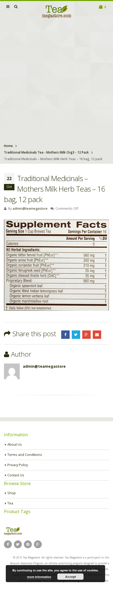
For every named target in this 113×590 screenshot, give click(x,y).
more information (39, 577)
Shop (11, 493)
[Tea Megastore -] (56, 11)
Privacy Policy (17, 465)
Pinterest (28, 544)
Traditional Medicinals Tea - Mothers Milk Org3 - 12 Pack (46, 152)
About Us (14, 444)
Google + (86, 334)
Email (97, 334)
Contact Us (15, 475)
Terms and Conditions (24, 454)
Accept (70, 576)
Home (8, 146)
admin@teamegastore (30, 208)
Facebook (65, 334)
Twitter (76, 334)
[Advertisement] (56, 81)
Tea (10, 503)
